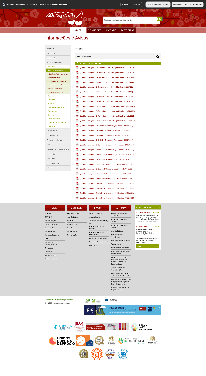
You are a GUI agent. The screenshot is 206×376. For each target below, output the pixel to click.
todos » (156, 226)
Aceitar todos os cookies (158, 4)
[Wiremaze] (113, 300)
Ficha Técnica (49, 300)
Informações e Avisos (86, 63)
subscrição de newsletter (145, 207)
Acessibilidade (69, 300)
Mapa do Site (59, 300)
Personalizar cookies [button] (131, 4)
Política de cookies (60, 4)
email (140, 246)
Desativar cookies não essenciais (187, 4)
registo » (155, 212)
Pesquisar (79, 49)
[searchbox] (131, 20)
